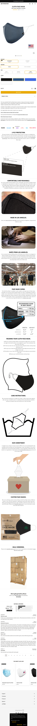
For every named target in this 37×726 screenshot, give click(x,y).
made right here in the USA (10, 220)
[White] (6, 83)
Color (2, 75)
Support (3, 693)
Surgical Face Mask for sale (22, 114)
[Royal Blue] (30, 79)
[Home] (5, 3)
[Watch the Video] (21, 55)
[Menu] (35, 4)
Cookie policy (14, 722)
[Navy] (18, 79)
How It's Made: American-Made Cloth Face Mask (9, 112)
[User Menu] (30, 4)
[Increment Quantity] (35, 89)
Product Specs (5, 96)
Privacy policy (14, 721)
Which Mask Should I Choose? (6, 116)
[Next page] (34, 655)
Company (4, 696)
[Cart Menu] (32, 4)
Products (4, 698)
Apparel (3, 701)
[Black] (6, 79)
